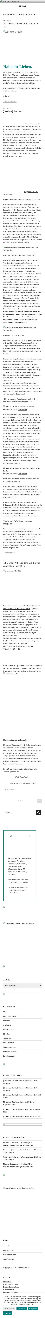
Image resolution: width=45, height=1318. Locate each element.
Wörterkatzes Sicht (10, 1051)
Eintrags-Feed (8, 1250)
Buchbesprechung (9, 1016)
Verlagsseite (7, 194)
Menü (24, 6)
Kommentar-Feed (9, 1254)
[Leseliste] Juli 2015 (12, 111)
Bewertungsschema (10, 1292)
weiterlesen (7, 96)
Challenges (7, 1025)
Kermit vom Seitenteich (26, 611)
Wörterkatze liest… (10, 1047)
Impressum (7, 1281)
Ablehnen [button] (7, 1313)
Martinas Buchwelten (10, 1142)
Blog (4, 1012)
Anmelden (6, 1246)
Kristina (6, 1150)
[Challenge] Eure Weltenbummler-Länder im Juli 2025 (22, 1116)
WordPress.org (8, 1259)
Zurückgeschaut (9, 1056)
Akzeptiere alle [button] (22, 1308)
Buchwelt (6, 1020)
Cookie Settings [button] (9, 1309)
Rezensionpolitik (9, 1289)
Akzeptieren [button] (33, 1309)
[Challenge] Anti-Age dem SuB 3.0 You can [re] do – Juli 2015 (22, 564)
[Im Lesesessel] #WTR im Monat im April (20, 25)
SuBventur (7, 1038)
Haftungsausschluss (10, 1284)
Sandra (5, 1157)
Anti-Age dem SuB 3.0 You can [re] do (16, 608)
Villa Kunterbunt (8, 1042)
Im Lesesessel (8, 1029)
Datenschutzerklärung (11, 1287)
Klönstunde (7, 1034)
